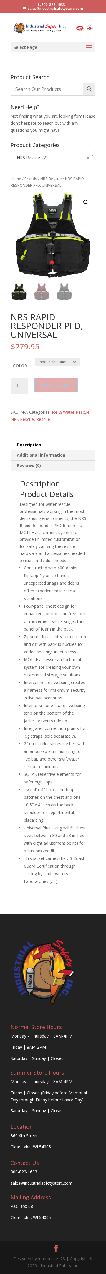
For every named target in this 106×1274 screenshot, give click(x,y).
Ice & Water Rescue (71, 412)
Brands (30, 178)
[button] (86, 202)
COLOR (20, 365)
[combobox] (53, 155)
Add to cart (56, 385)
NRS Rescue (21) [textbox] (51, 157)
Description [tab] (29, 445)
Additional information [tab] (41, 455)
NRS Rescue (51, 178)
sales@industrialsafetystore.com (41, 1183)
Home (16, 178)
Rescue (43, 419)
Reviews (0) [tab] (29, 465)
